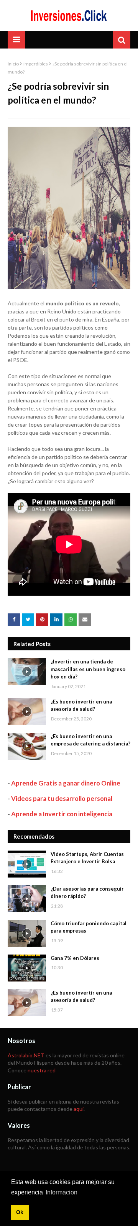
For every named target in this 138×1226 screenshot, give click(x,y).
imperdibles (35, 64)
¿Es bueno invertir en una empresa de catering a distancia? (90, 740)
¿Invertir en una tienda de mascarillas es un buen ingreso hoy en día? (88, 669)
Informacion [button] (61, 1192)
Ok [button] (19, 1212)
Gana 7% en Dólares (75, 958)
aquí (79, 1108)
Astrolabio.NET (26, 1055)
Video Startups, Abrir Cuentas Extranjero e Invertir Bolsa (87, 858)
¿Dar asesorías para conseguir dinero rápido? (87, 892)
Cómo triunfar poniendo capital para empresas (89, 927)
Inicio (13, 64)
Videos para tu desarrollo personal (61, 798)
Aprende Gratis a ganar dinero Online (65, 783)
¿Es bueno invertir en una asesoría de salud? (81, 705)
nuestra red (42, 1070)
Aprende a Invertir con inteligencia (61, 814)
